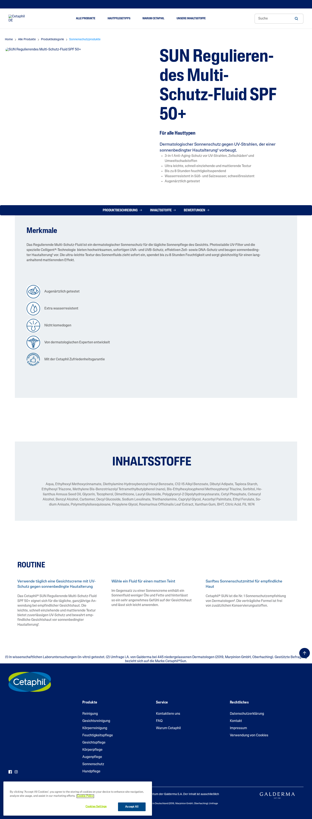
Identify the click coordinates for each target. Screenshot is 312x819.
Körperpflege (92, 750)
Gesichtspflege (93, 742)
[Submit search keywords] (296, 18)
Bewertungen (195, 210)
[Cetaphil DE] (29, 682)
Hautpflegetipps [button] (119, 18)
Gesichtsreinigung (96, 721)
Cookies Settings (96, 806)
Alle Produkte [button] (85, 18)
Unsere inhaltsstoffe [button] (191, 18)
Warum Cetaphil (168, 728)
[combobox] (279, 19)
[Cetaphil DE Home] (17, 18)
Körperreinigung (94, 728)
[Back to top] (304, 653)
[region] (77, 798)
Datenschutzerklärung (247, 714)
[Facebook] (10, 772)
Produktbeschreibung (121, 210)
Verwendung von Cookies (249, 735)
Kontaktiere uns (168, 714)
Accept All (131, 806)
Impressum (238, 728)
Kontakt (236, 721)
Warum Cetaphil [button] (153, 18)
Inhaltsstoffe (161, 210)
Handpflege (91, 771)
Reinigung (90, 714)
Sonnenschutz (93, 764)
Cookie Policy (85, 796)
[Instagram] (16, 772)
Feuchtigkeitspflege (97, 735)
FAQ (159, 721)
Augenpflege (92, 757)
